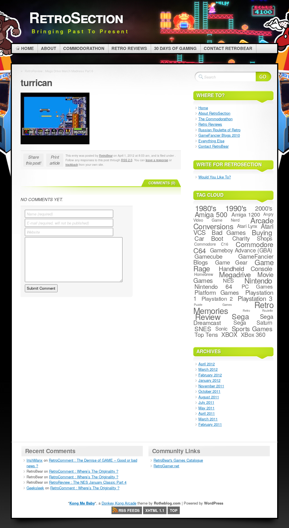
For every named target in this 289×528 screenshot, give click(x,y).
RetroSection (76, 17)
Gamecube (208, 256)
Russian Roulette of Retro (219, 129)
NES (228, 280)
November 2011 (211, 386)
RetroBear (106, 155)
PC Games (257, 286)
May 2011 (206, 408)
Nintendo (258, 280)
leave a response (157, 160)
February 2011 (210, 424)
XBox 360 (253, 334)
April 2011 (206, 413)
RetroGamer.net (166, 465)
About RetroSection (214, 113)
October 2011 (209, 391)
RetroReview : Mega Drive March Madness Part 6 (59, 71)
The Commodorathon (215, 118)
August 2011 (208, 397)
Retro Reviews (210, 124)
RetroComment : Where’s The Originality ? (83, 471)
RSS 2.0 (126, 160)
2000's (263, 208)
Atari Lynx (247, 225)
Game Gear (231, 262)
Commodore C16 (211, 244)
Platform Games (216, 292)
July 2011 (206, 402)
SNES (202, 328)
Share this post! (33, 160)
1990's (236, 207)
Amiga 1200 (245, 214)
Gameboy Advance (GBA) (241, 250)
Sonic (221, 328)
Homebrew (203, 274)
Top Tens (206, 334)
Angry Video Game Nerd (233, 217)
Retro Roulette (258, 310)
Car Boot (208, 238)
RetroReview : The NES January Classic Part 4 (87, 482)
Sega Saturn (252, 322)
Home (203, 107)
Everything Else (211, 140)
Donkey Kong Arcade (119, 503)
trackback (71, 164)
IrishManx (35, 460)
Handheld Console (245, 268)
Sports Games (252, 328)
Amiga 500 (211, 214)
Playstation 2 (217, 298)
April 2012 (206, 363)
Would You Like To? (214, 177)
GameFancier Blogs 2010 (219, 135)
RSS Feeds (129, 510)
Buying (262, 232)
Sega (240, 316)
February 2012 (210, 375)
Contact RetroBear (213, 146)
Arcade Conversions (233, 223)
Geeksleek (35, 487)
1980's (205, 207)
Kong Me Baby (82, 503)
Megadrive (235, 274)
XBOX (229, 334)
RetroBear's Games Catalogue (178, 460)
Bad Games (229, 232)
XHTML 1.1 (154, 510)
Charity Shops (252, 238)
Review (208, 316)
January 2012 (209, 380)
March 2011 (208, 419)
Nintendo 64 (213, 286)
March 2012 (208, 369)
